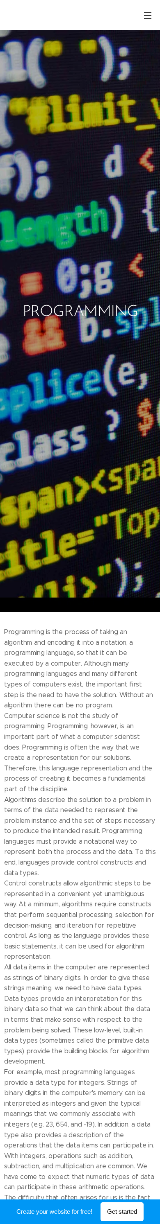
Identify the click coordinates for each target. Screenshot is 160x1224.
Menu (147, 15)
